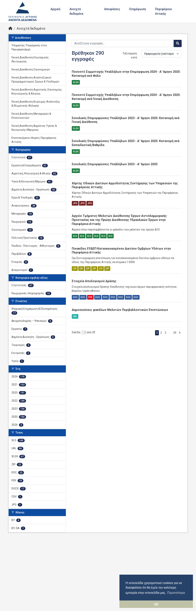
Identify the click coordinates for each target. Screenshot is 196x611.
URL (75, 316)
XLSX (76, 82)
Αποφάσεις (112, 9)
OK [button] (156, 604)
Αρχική (55, 9)
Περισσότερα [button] (176, 592)
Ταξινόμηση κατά (129, 55)
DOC (75, 297)
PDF (90, 297)
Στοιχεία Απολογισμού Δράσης (94, 281)
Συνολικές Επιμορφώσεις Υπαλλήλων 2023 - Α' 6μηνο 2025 (115, 164)
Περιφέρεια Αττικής (163, 11)
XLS (75, 236)
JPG (75, 203)
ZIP (75, 268)
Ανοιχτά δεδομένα (76, 11)
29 (174, 332)
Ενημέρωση (137, 9)
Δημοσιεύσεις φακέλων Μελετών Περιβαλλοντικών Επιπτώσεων (120, 310)
